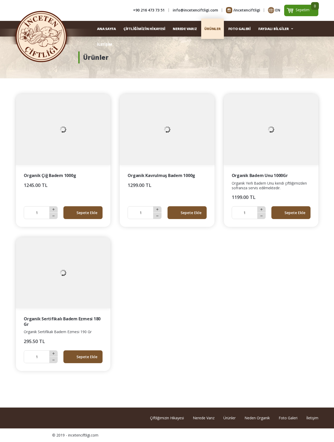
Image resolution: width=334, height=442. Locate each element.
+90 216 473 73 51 (149, 10)
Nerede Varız (203, 417)
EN (277, 10)
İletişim (312, 417)
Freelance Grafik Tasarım (307, 435)
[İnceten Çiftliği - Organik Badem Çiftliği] (41, 36)
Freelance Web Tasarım (314, 435)
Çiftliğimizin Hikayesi (167, 417)
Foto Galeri (288, 417)
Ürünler (229, 417)
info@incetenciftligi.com (195, 10)
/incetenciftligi (246, 10)
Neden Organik (257, 417)
